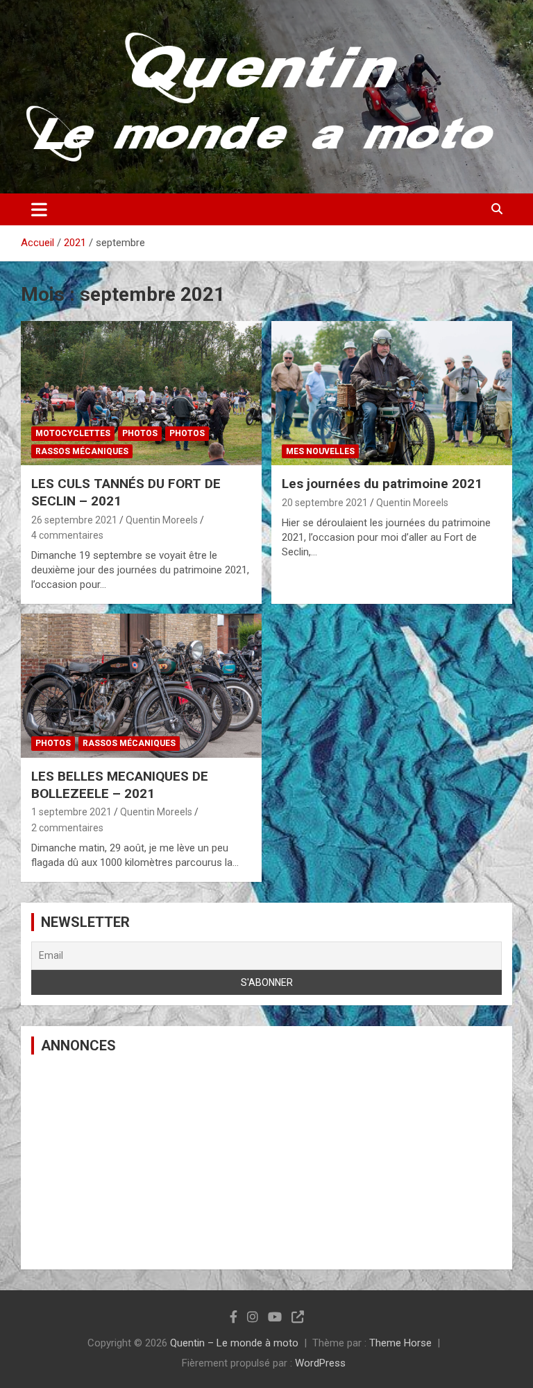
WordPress (320, 1363)
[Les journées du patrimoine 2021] (392, 393)
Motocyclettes (72, 433)
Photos (140, 433)
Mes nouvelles (320, 451)
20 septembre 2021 (325, 502)
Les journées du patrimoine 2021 (382, 484)
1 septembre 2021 (71, 811)
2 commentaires (67, 827)
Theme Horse (400, 1343)
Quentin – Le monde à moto (234, 1343)
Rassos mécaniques (81, 451)
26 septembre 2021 (74, 520)
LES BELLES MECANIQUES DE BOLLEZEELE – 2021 (119, 784)
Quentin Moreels (162, 520)
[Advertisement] (266, 1162)
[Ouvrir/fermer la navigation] (39, 209)
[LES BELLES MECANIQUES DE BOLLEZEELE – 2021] (141, 685)
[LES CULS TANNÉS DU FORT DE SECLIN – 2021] (141, 393)
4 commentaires (67, 535)
